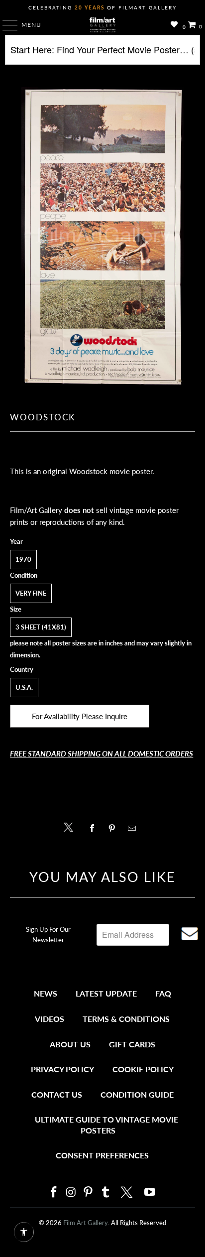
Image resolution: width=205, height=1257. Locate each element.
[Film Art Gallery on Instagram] (71, 1192)
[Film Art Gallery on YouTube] (150, 1192)
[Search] (102, 53)
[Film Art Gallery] (102, 25)
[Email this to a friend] (134, 828)
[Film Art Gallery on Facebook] (53, 1192)
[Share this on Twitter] (71, 826)
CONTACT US (56, 1094)
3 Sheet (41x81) (40, 627)
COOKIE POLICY (143, 1069)
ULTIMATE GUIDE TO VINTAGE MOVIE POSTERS (106, 1125)
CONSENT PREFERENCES (102, 1155)
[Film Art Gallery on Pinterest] (88, 1192)
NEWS (45, 993)
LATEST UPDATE (106, 993)
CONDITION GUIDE (137, 1094)
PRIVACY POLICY (62, 1069)
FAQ (163, 993)
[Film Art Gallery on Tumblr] (105, 1192)
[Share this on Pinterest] (114, 828)
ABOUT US (70, 1044)
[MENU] (5, 25)
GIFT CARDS (132, 1044)
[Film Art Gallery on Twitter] (127, 1192)
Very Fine (30, 593)
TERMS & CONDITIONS (126, 1018)
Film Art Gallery (85, 1223)
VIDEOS (49, 1018)
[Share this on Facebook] (94, 828)
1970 (23, 559)
